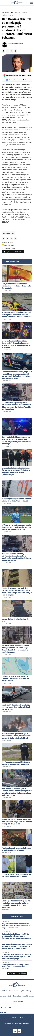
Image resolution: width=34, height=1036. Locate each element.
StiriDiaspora (5, 12)
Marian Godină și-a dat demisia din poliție (15, 620)
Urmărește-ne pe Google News (18, 80)
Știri (12, 12)
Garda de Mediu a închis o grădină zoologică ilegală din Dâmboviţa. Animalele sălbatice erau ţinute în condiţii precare (15, 648)
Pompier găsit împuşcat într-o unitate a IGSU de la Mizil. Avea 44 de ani (17, 500)
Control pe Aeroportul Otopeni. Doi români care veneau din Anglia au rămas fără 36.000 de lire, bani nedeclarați (16, 904)
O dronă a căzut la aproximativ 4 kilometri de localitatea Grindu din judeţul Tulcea (15, 678)
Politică (4, 991)
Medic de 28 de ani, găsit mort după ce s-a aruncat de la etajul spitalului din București (16, 707)
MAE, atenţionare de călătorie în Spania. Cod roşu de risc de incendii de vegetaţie (16, 285)
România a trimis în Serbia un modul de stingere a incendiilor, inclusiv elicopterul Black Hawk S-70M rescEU (17, 314)
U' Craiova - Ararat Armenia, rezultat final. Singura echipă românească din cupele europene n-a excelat (16, 527)
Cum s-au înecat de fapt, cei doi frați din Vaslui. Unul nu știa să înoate (16, 875)
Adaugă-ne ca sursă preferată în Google (18, 75)
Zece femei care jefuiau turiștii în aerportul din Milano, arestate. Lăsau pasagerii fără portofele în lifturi (16, 735)
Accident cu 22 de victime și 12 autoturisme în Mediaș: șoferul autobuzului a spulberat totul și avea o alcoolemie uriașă (17, 557)
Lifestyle (29, 991)
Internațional (13, 991)
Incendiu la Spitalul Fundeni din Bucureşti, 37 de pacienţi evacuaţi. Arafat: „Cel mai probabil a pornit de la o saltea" (16, 344)
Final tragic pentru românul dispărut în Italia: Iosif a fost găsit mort (16, 849)
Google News (9, 245)
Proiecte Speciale (17, 1001)
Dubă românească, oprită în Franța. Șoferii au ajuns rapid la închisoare (16, 763)
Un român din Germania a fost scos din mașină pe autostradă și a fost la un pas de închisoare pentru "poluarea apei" (16, 471)
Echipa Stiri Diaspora (16, 43)
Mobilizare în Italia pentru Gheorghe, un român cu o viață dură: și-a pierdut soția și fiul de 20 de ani (17, 821)
